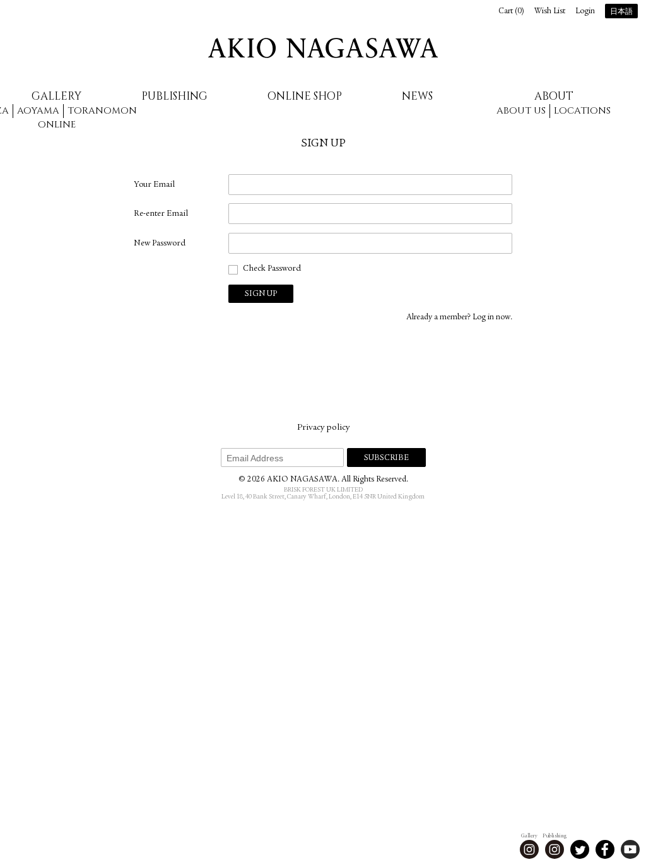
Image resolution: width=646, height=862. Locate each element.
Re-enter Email (161, 214)
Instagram (529, 849)
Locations (582, 110)
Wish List (549, 12)
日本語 (621, 12)
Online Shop (304, 96)
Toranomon (102, 110)
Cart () (511, 12)
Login (585, 12)
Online (57, 124)
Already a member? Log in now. (459, 318)
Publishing (174, 96)
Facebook (605, 849)
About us (521, 110)
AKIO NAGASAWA (323, 48)
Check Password (272, 268)
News (417, 96)
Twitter (579, 849)
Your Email (154, 184)
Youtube (630, 849)
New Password (159, 243)
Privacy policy (323, 427)
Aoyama (38, 110)
